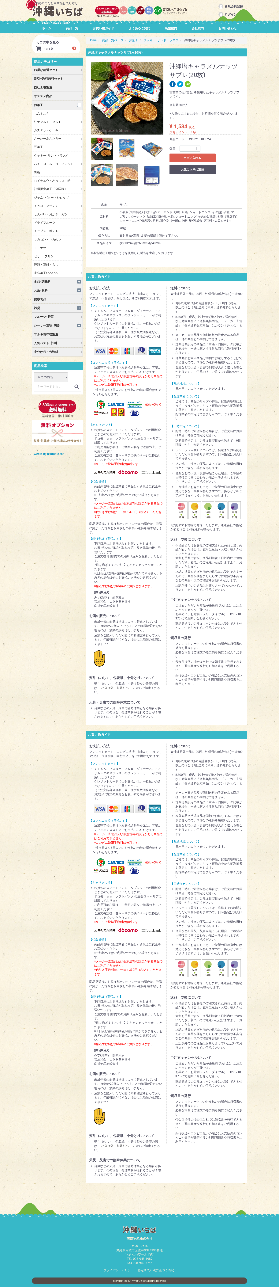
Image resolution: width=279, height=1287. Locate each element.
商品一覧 (72, 28)
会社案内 (198, 28)
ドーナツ (40, 248)
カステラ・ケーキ (46, 130)
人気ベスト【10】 (46, 343)
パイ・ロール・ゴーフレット (53, 164)
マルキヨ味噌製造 (46, 334)
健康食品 (40, 299)
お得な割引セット (46, 70)
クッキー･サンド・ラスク (51, 155)
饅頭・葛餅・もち (46, 264)
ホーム (46, 28)
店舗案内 (171, 28)
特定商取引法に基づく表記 (156, 1270)
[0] (38, 49)
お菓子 (38, 105)
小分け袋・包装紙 (46, 352)
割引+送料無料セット (48, 78)
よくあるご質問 (139, 28)
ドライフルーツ (44, 222)
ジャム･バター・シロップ (51, 197)
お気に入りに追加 (192, 169)
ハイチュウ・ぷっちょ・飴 (52, 180)
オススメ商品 (43, 96)
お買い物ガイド (103, 28)
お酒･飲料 (41, 290)
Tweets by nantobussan (48, 454)
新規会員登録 (234, 6)
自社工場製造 (43, 87)
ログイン (231, 14)
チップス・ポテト (46, 231)
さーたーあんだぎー (47, 138)
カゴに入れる (192, 158)
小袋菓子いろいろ (46, 273)
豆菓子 (38, 147)
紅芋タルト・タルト (47, 122)
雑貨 (37, 308)
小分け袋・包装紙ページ (118, 688)
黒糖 (37, 172)
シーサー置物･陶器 (47, 325)
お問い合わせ (228, 28)
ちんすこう (41, 113)
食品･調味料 (42, 281)
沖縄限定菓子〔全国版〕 (50, 189)
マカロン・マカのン (47, 239)
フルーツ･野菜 (44, 316)
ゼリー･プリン (44, 256)
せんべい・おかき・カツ (50, 214)
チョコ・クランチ (46, 206)
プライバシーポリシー (118, 1270)
